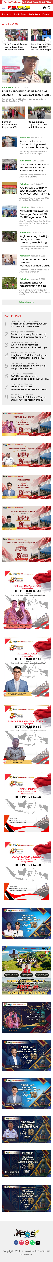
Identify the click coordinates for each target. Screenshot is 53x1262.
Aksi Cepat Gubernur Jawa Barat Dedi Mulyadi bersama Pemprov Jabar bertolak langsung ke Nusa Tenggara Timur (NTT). (13, 47)
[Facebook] (16, 1242)
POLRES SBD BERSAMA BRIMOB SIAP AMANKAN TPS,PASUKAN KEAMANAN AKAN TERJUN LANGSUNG (25, 94)
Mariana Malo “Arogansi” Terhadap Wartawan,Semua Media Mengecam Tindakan (34, 264)
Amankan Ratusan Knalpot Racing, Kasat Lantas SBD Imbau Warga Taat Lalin (34, 146)
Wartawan (34, 272)
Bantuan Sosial (26, 174)
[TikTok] (37, 1243)
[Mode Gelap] (44, 7)
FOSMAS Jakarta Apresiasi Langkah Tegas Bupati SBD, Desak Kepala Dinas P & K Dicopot (29, 377)
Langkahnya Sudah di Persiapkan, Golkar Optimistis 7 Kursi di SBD (29, 356)
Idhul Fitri (23, 198)
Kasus (22, 290)
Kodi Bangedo (25, 221)
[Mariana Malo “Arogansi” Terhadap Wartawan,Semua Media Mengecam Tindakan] (9, 263)
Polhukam (7, 87)
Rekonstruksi (35, 292)
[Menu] (4, 7)
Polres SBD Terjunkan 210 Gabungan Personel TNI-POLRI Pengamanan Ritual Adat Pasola (34, 215)
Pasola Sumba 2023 (41, 221)
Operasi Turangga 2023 (38, 198)
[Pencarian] (49, 7)
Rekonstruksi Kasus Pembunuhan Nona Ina (32, 284)
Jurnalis (32, 270)
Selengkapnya (26, 302)
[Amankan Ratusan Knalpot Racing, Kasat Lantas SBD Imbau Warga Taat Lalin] (9, 145)
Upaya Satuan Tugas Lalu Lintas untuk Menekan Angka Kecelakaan (38, 125)
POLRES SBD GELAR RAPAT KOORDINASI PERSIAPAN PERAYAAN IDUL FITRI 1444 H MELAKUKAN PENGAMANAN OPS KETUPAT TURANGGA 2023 (34, 195)
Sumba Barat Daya (10, 101)
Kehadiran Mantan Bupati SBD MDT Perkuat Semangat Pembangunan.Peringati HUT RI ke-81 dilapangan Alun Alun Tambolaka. (39, 47)
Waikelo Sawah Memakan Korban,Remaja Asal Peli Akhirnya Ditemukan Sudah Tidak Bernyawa (29, 346)
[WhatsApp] (32, 1242)
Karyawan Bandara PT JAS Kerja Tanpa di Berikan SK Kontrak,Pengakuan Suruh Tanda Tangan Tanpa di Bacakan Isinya (29, 367)
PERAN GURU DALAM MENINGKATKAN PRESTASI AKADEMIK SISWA (29, 388)
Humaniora (25, 160)
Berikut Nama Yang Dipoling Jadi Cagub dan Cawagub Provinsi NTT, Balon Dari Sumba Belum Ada (29, 335)
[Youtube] (27, 1242)
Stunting (33, 177)
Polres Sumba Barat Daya (34, 99)
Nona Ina (29, 290)
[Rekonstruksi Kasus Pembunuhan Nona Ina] (9, 286)
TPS (21, 101)
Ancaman (23, 270)
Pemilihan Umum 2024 (12, 99)
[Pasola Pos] (18, 8)
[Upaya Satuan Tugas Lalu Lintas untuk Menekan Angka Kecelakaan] (39, 113)
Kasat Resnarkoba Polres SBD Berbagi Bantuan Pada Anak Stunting (34, 167)
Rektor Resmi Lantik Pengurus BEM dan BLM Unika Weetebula (29, 325)
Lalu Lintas (24, 151)
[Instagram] (21, 1242)
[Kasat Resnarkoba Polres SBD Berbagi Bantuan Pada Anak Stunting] (9, 168)
